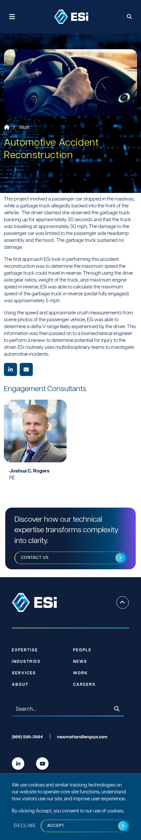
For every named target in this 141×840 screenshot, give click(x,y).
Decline (25, 826)
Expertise (25, 650)
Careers (84, 684)
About (20, 684)
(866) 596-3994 (27, 737)
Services (24, 673)
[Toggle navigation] (12, 16)
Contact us (35, 558)
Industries (26, 662)
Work (24, 127)
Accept (56, 826)
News (80, 662)
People (82, 650)
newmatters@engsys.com (82, 737)
